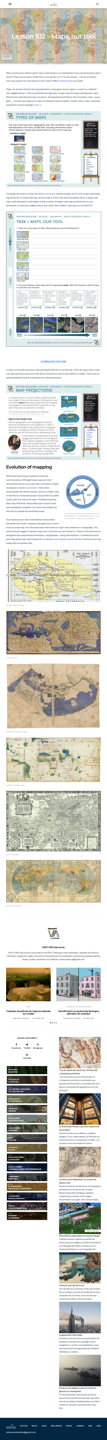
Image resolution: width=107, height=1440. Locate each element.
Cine (28, 1007)
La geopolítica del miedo (70, 1335)
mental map (64, 80)
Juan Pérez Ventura (20, 1018)
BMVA (69, 1426)
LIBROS (80, 1426)
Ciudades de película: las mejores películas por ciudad (28, 1012)
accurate (47, 193)
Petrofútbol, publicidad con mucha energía (79, 1235)
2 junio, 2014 (39, 44)
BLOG (34, 1426)
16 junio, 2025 (88, 1018)
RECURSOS (56, 1426)
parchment (32, 487)
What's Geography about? (53, 28)
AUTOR (23, 1426)
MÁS (99, 1426)
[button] (51, 1023)
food (36, 104)
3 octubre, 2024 (38, 1018)
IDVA (44, 1426)
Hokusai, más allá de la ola (71, 1285)
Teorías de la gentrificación (78, 1007)
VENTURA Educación (64, 44)
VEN (90, 1426)
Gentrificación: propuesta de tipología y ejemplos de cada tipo (78, 1012)
